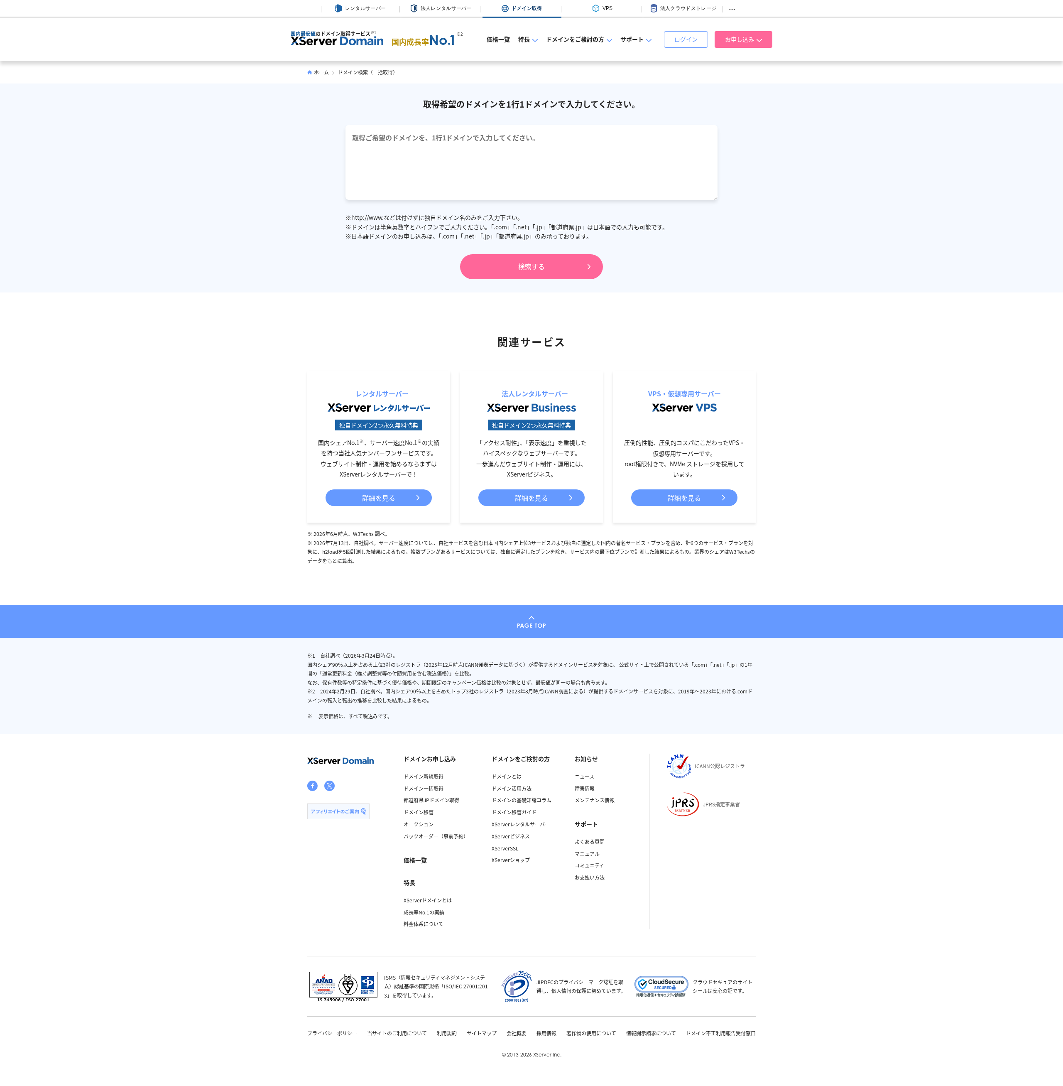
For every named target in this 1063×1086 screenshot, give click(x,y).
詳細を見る (378, 498)
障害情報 (585, 788)
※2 (459, 34)
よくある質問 (590, 841)
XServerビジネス (511, 836)
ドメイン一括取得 (423, 788)
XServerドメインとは (428, 900)
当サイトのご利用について (397, 1033)
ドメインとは (507, 776)
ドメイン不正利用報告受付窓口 (721, 1033)
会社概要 (517, 1033)
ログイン (686, 39)
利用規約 (447, 1033)
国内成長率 (424, 41)
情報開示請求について (651, 1033)
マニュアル (587, 853)
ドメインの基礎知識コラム (521, 799)
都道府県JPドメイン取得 (431, 799)
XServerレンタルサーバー (521, 824)
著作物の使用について (591, 1033)
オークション (419, 824)
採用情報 (546, 1033)
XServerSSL (505, 848)
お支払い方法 (590, 877)
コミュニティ (589, 865)
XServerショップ (511, 859)
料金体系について (423, 923)
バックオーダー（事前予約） (436, 836)
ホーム (321, 72)
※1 (373, 32)
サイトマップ (482, 1033)
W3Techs (363, 533)
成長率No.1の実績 (424, 912)
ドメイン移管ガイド (514, 812)
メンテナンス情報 (595, 799)
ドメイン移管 (419, 812)
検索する (531, 266)
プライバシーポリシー (332, 1033)
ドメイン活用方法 (512, 788)
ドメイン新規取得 (423, 776)
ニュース (584, 776)
